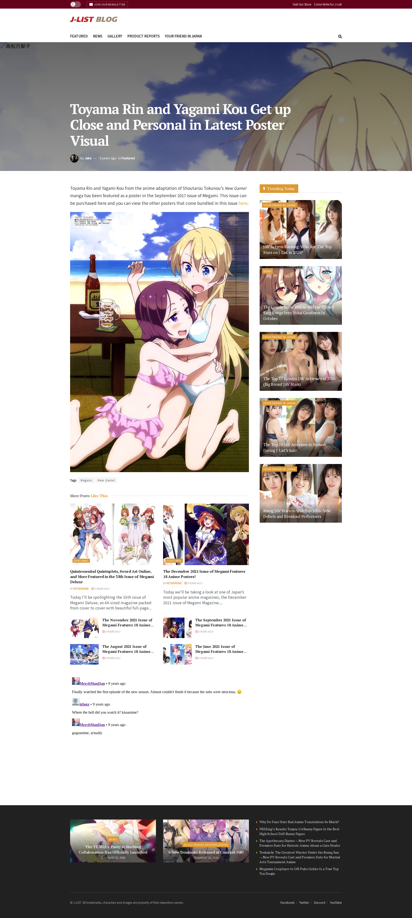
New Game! (106, 480)
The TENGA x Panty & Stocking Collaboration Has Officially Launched (113, 849)
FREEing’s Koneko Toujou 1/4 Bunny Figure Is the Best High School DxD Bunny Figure (299, 831)
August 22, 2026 (114, 857)
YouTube (336, 902)
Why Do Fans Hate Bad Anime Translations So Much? (299, 822)
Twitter (304, 902)
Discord (319, 902)
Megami (86, 480)
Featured (79, 36)
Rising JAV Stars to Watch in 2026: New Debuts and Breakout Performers (296, 513)
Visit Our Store (302, 4)
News (97, 36)
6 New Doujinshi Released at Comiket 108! (205, 852)
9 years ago (108, 158)
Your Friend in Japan (183, 36)
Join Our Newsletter (109, 4)
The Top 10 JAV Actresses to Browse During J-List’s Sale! (294, 447)
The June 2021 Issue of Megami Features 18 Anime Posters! (219, 651)
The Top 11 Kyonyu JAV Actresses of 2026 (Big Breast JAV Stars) (299, 381)
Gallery (115, 36)
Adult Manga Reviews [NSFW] (206, 844)
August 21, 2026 (207, 857)
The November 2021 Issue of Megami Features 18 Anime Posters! (127, 625)
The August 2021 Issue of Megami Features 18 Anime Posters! (126, 651)
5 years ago (102, 588)
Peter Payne (81, 588)
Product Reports (143, 36)
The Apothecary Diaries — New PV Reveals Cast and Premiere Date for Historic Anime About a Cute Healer (299, 843)
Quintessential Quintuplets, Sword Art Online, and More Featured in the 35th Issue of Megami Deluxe (112, 577)
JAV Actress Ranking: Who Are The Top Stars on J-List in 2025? (297, 249)
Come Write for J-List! (328, 4)
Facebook (287, 902)
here (242, 203)
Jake (88, 158)
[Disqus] (159, 734)
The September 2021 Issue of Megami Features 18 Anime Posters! (220, 625)
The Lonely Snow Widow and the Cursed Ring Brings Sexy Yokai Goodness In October (298, 312)
